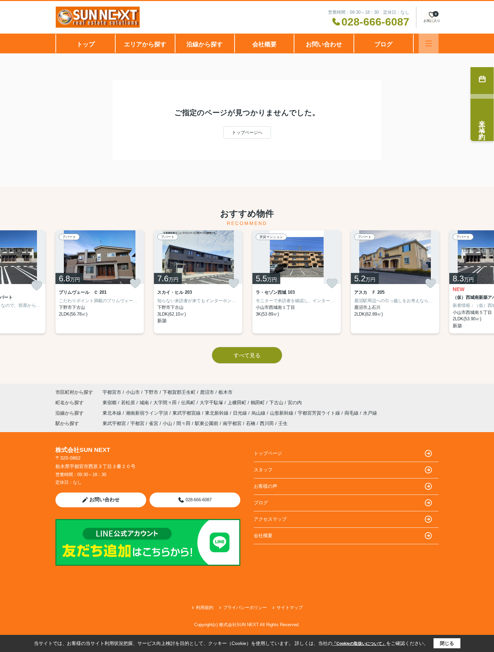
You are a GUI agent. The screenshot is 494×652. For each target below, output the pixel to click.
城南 (144, 402)
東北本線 (112, 413)
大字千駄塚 (212, 402)
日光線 (240, 413)
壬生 (283, 423)
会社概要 (264, 44)
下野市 (151, 392)
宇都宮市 (111, 392)
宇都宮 (137, 423)
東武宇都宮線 (187, 413)
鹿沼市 (207, 392)
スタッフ (263, 469)
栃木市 (225, 392)
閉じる (447, 643)
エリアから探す (145, 44)
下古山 (277, 402)
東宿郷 (110, 402)
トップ (86, 44)
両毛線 (352, 413)
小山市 (133, 392)
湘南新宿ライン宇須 (147, 413)
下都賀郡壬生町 (179, 392)
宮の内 (295, 402)
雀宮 (153, 423)
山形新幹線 (282, 413)
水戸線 (370, 413)
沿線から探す (205, 44)
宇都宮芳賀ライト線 (319, 413)
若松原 (128, 402)
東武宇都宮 (114, 423)
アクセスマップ (270, 519)
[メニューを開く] (428, 43)
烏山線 (259, 413)
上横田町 (238, 402)
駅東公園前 (206, 423)
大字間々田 (165, 402)
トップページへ (247, 132)
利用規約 (204, 607)
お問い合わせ (324, 44)
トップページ (268, 453)
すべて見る (247, 355)
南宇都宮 (232, 423)
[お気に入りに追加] (36, 285)
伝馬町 (189, 402)
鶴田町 (258, 402)
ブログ (383, 44)
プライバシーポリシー (245, 607)
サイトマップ (290, 607)
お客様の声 (265, 486)
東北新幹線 (217, 413)
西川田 (267, 423)
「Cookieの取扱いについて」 (359, 643)
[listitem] (99, 281)
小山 (167, 423)
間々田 (183, 423)
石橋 (250, 423)
